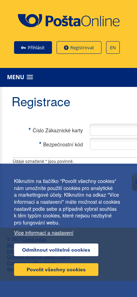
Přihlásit (36, 47)
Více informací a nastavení (43, 232)
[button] (70, 77)
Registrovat (82, 47)
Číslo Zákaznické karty (55, 130)
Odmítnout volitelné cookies (56, 250)
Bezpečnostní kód (61, 144)
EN (113, 47)
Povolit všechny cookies (56, 269)
